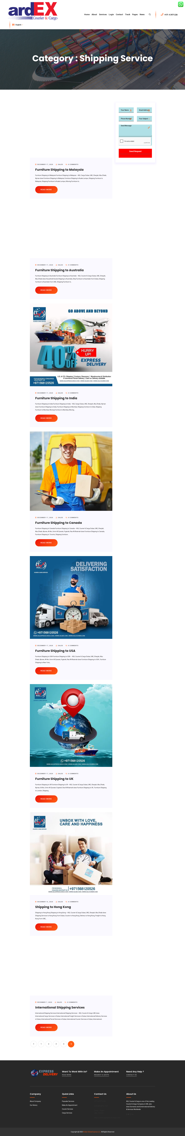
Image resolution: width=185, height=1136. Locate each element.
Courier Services (67, 1109)
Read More (66, 1075)
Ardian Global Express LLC (92, 1132)
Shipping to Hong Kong (53, 907)
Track (127, 14)
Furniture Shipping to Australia (59, 270)
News (142, 14)
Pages (135, 14)
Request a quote (101, 1075)
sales (60, 164)
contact (119, 14)
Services (103, 14)
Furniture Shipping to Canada (58, 523)
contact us (131, 1075)
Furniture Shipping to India (56, 398)
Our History (33, 1105)
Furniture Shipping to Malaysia (59, 170)
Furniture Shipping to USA (55, 651)
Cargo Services (67, 1113)
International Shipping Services (60, 1007)
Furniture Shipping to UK (54, 779)
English (19, 25)
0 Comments (73, 164)
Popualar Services (68, 1101)
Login (111, 14)
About (94, 14)
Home (87, 14)
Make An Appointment (69, 1105)
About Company (35, 1101)
